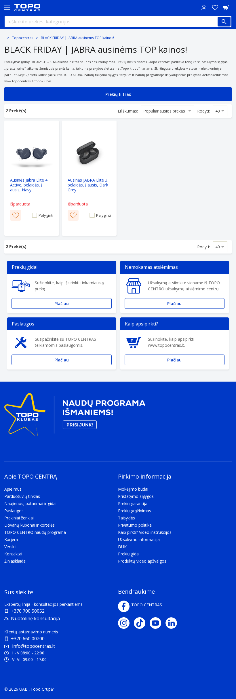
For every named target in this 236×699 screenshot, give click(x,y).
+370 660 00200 (28, 638)
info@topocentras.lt (33, 646)
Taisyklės (126, 518)
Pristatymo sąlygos (136, 496)
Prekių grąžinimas (134, 510)
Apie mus (13, 489)
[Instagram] (126, 623)
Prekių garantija (132, 503)
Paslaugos (14, 510)
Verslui (10, 546)
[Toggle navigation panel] (7, 7)
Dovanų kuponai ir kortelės (29, 525)
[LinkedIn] (173, 623)
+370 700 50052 (28, 611)
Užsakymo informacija (139, 539)
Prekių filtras (118, 94)
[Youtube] (157, 623)
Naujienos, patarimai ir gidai (30, 503)
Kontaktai (13, 554)
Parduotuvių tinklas (22, 496)
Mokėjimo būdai (133, 489)
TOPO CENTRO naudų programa (35, 532)
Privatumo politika (135, 525)
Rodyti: (203, 111)
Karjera (11, 539)
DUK (122, 546)
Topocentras (22, 37)
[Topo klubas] (74, 417)
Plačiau (61, 303)
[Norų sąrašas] (215, 7)
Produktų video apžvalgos (142, 561)
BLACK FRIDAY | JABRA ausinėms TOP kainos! (77, 37)
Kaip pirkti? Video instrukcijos (145, 532)
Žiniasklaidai (15, 561)
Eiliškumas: (128, 111)
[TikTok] (142, 623)
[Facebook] (124, 606)
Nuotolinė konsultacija (35, 618)
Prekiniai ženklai (19, 518)
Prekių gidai (129, 554)
